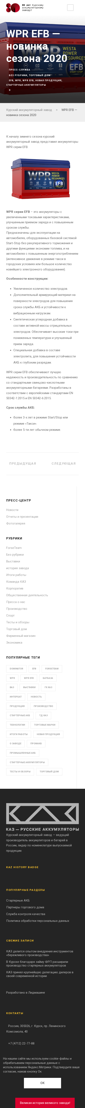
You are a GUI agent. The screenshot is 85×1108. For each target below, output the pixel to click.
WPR (18, 80)
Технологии (17, 725)
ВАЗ (12, 687)
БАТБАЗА (48, 678)
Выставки (13, 561)
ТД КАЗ (43, 715)
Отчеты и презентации (22, 517)
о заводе (15, 743)
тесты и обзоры (20, 771)
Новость (36, 696)
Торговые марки (44, 725)
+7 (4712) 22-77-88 (21, 1043)
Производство (16, 609)
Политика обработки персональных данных (37, 921)
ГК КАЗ (48, 687)
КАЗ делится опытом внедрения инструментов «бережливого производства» (39, 953)
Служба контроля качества (25, 914)
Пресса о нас (15, 602)
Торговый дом (40, 75)
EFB (11, 80)
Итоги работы (16, 575)
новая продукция (48, 80)
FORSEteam (52, 668)
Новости (12, 510)
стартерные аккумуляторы (26, 85)
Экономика (14, 642)
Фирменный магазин (20, 636)
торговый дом (49, 771)
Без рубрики (18, 75)
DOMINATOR (16, 668)
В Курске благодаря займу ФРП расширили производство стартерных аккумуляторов (37, 963)
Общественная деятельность (27, 595)
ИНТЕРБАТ (16, 696)
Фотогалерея (15, 523)
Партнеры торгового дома (25, 907)
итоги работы (19, 734)
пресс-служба (19, 69)
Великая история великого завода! (45, 1103)
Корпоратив (14, 588)
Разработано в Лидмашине (25, 992)
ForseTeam (14, 548)
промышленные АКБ (23, 753)
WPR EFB (28, 80)
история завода (17, 568)
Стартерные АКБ (20, 715)
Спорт (10, 615)
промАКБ (36, 743)
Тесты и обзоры (17, 622)
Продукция (17, 706)
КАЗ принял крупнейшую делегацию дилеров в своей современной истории (39, 974)
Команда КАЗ (16, 582)
